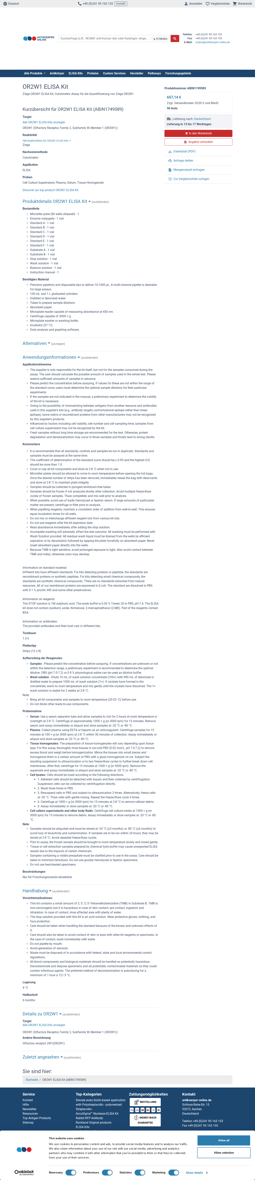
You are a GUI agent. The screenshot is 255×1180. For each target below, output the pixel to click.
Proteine (93, 73)
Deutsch (13, 3)
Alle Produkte (33, 73)
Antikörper (57, 73)
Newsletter (29, 1109)
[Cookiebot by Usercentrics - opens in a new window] (24, 1173)
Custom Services (114, 73)
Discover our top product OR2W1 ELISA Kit (50, 190)
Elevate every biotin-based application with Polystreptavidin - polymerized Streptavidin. (100, 1104)
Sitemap (28, 1122)
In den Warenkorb (200, 133)
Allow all (223, 1140)
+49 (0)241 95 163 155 (203, 1125)
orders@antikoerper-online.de (212, 42)
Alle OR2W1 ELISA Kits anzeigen (44, 122)
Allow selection (224, 1152)
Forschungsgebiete (178, 73)
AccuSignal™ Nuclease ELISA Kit (97, 1113)
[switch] (107, 1173)
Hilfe (26, 1104)
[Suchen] (175, 38)
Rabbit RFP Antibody (89, 1118)
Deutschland (202, 119)
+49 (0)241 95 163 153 (98, 3)
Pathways (154, 73)
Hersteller (136, 73)
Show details (194, 1172)
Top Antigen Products (37, 1118)
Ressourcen (30, 1113)
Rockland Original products (93, 1122)
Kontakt (120, 3)
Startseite (32, 1080)
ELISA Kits (76, 73)
